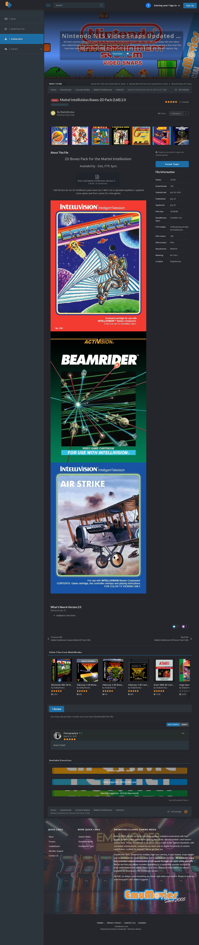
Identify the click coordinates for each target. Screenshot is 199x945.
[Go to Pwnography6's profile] (57, 736)
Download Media (86, 842)
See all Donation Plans (178, 800)
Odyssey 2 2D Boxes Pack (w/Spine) (95, 684)
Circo (194, 75)
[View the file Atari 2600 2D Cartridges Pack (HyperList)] (164, 670)
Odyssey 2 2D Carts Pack (141, 684)
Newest (184, 725)
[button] (188, 45)
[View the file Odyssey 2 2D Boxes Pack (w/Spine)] (87, 670)
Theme (100, 923)
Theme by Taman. (134, 929)
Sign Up (190, 5)
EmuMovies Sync (86, 846)
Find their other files (66, 115)
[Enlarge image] (98, 265)
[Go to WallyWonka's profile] (53, 113)
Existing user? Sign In (166, 5)
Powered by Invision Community (113, 929)
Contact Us (54, 856)
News (51, 837)
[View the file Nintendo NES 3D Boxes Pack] (61, 670)
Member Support (56, 851)
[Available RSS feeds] (186, 812)
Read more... (118, 53)
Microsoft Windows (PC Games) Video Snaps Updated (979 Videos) (165, 84)
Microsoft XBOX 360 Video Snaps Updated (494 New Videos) (121, 84)
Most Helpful (173, 725)
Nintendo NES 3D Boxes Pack (66, 684)
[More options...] (183, 733)
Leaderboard (54, 846)
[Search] (101, 5)
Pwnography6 (71, 733)
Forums (52, 842)
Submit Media (85, 837)
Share (163, 113)
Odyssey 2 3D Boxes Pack (115, 684)
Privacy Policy (114, 923)
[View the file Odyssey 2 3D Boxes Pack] (113, 670)
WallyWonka (67, 112)
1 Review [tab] (56, 709)
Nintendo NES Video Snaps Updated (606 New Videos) (80, 84)
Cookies (142, 923)
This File (58, 5)
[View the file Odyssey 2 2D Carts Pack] (138, 670)
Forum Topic (172, 164)
